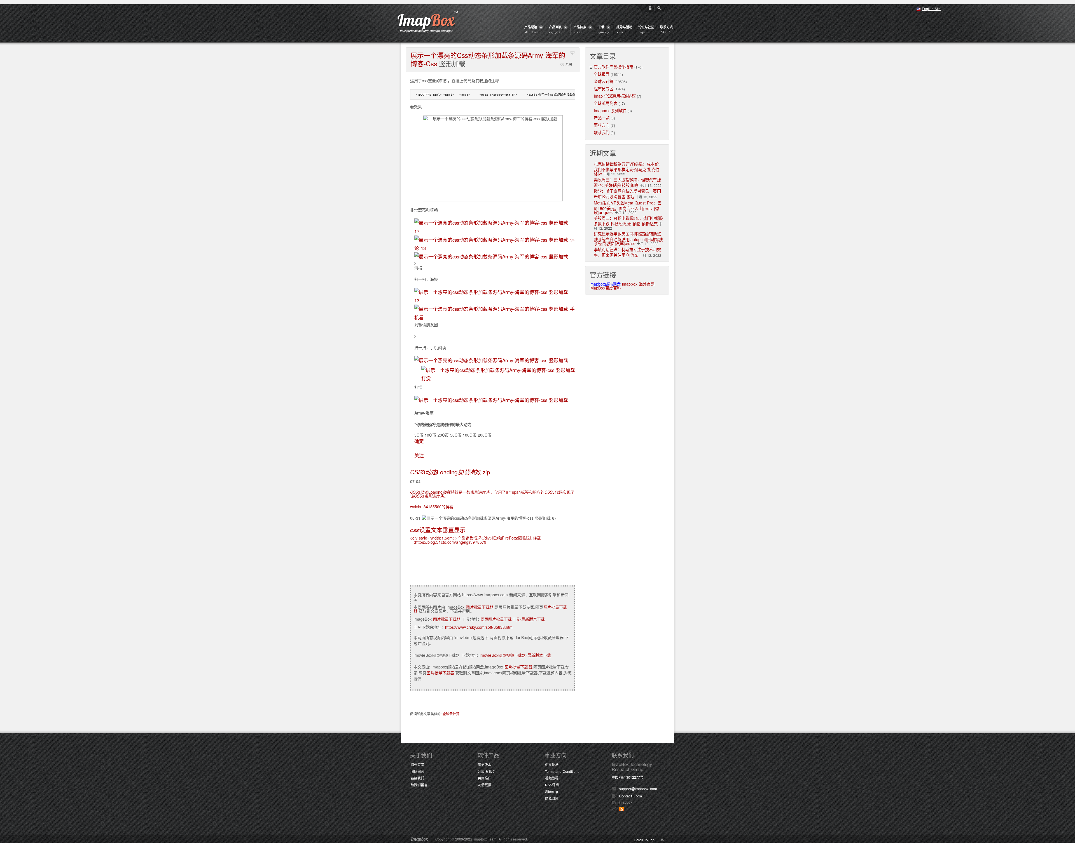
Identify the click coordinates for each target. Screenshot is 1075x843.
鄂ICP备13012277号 (627, 777)
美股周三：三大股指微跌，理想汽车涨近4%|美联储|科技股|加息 (627, 182)
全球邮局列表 (606, 103)
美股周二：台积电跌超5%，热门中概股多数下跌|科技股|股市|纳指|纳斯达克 (628, 221)
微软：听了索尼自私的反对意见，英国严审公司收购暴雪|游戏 (627, 193)
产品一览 (601, 118)
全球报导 (601, 74)
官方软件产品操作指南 (613, 67)
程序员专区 (604, 88)
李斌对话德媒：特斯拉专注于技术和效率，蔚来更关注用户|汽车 (627, 252)
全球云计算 (451, 713)
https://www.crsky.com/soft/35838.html (479, 627)
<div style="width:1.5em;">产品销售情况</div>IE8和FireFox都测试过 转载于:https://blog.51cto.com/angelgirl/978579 (475, 540)
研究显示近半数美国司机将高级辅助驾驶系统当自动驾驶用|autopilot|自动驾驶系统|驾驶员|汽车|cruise (628, 238)
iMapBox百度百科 (605, 288)
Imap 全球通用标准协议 (615, 96)
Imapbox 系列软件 (610, 110)
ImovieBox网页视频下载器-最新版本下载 (515, 655)
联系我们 (601, 132)
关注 (419, 455)
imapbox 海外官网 (638, 284)
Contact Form (630, 796)
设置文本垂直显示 (438, 529)
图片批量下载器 (480, 607)
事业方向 (601, 125)
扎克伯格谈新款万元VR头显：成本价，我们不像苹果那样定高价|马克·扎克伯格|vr (628, 168)
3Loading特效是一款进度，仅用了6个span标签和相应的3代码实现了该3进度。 (492, 494)
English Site (931, 8)
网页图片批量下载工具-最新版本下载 (512, 619)
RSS (621, 809)
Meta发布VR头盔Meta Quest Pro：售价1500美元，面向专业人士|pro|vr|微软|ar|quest (627, 207)
